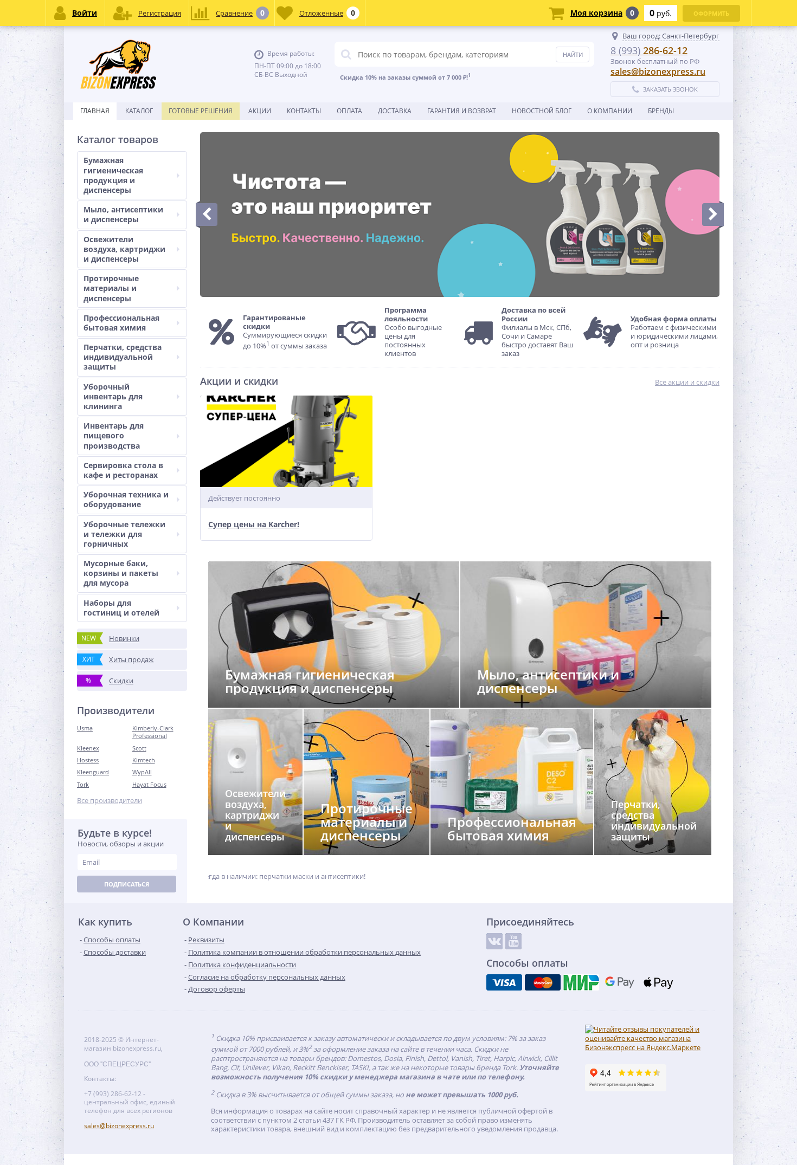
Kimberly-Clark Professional (152, 732)
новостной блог (541, 110)
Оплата (349, 110)
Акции (259, 110)
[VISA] (504, 982)
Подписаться (126, 884)
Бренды (661, 110)
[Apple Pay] (658, 982)
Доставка (395, 110)
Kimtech (143, 760)
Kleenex (88, 748)
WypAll (142, 772)
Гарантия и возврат (461, 110)
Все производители (109, 800)
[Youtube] (513, 941)
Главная (95, 110)
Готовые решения (201, 110)
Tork (83, 784)
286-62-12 (648, 50)
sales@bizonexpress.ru (657, 71)
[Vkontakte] (494, 941)
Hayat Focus (149, 784)
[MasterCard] (543, 982)
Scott (139, 748)
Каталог (139, 110)
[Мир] (581, 982)
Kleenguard (93, 772)
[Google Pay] (620, 982)
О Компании (609, 110)
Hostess (88, 760)
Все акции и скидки (687, 382)
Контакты (304, 110)
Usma (85, 728)
